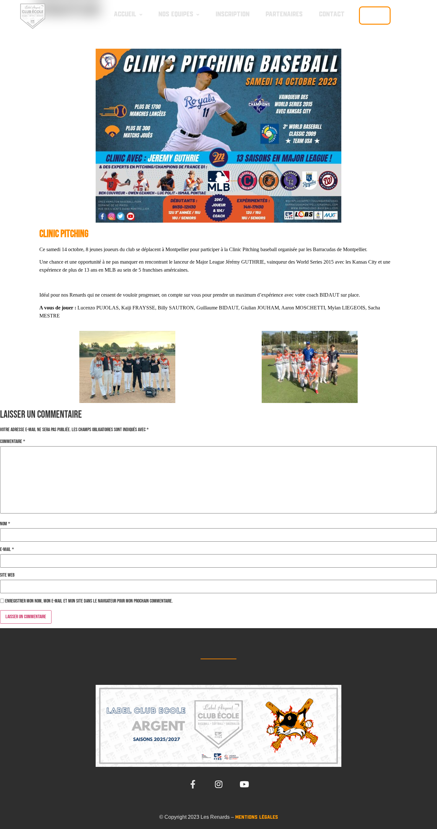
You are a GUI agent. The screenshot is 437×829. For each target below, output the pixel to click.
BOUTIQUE (375, 15)
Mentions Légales (256, 817)
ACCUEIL (125, 14)
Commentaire (12, 441)
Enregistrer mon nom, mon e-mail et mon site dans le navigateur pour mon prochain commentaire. (89, 601)
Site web (7, 575)
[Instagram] (218, 784)
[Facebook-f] (193, 784)
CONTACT (332, 14)
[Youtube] (244, 784)
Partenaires (284, 14)
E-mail (7, 549)
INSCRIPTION (233, 14)
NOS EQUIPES (175, 14)
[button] (128, 14)
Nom (5, 524)
